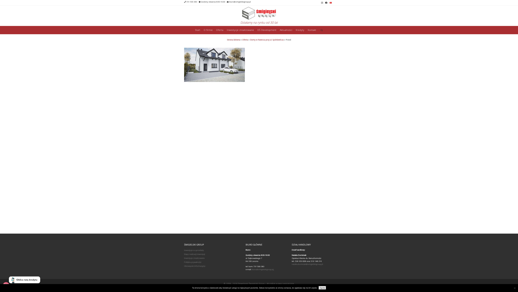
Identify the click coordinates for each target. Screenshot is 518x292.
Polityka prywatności (192, 262)
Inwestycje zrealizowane (194, 258)
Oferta (245, 39)
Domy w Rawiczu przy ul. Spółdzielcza (267, 39)
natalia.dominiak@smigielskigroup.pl (307, 264)
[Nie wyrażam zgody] (514, 288)
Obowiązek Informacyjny (194, 266)
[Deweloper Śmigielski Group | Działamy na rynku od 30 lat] (259, 13)
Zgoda (322, 288)
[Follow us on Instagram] (322, 2)
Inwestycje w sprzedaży (194, 250)
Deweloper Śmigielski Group (251, 283)
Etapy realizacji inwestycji (194, 254)
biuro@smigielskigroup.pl (262, 269)
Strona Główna (233, 39)
